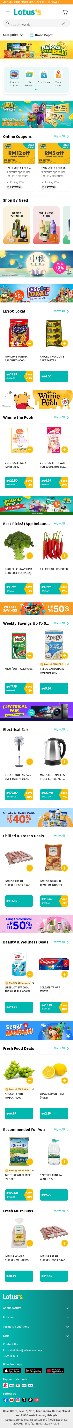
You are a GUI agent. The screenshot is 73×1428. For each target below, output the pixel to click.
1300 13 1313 (10, 1356)
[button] (14, 187)
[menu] (7, 12)
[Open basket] (65, 12)
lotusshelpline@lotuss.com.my (22, 1350)
